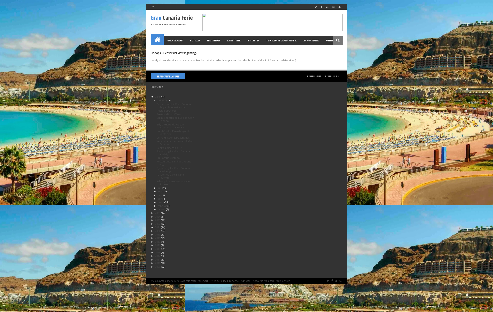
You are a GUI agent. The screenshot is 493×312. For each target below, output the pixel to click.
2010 (158, 263)
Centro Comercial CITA (169, 148)
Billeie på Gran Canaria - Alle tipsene (173, 183)
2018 (158, 238)
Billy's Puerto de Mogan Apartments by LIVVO (170, 126)
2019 (158, 234)
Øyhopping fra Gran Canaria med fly (173, 153)
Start (152, 7)
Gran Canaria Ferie (168, 76)
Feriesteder (213, 40)
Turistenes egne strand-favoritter (171, 176)
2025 (158, 213)
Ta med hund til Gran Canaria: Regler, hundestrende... (174, 105)
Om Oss (246, 281)
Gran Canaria (175, 40)
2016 (158, 245)
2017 (158, 241)
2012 (158, 256)
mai (160, 195)
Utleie (329, 40)
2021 (158, 227)
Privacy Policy (218, 281)
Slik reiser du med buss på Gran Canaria (175, 119)
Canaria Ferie (172, 18)
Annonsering (311, 40)
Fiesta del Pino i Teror (169, 114)
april (160, 198)
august (162, 100)
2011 (158, 259)
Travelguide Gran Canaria (281, 40)
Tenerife (234, 281)
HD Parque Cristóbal (168, 158)
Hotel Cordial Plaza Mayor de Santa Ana (173, 132)
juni (160, 191)
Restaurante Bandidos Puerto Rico (174, 163)
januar (162, 209)
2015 (158, 249)
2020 (158, 231)
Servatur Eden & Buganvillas (173, 137)
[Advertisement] (221, 143)
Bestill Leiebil (332, 76)
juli (160, 188)
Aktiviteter (234, 40)
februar (162, 206)
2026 (158, 97)
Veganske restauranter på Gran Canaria (175, 143)
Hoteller (195, 40)
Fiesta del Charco (167, 110)
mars (161, 202)
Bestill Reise (314, 76)
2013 (158, 252)
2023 (158, 220)
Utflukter (253, 40)
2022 (158, 223)
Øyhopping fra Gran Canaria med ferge (173, 169)
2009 (158, 266)
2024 (158, 216)
